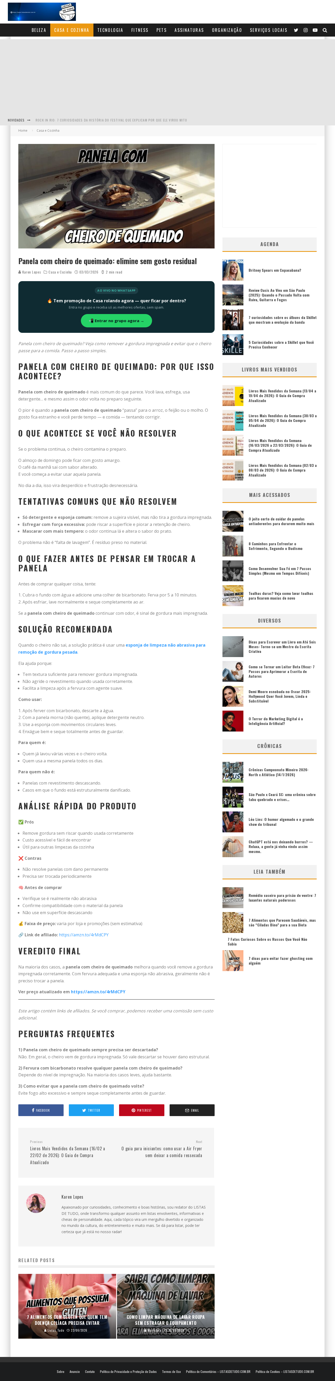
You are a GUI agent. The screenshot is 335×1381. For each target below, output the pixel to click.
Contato (90, 1371)
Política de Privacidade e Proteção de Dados (128, 1371)
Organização (227, 30)
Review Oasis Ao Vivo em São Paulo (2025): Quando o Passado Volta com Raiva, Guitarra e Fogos (279, 294)
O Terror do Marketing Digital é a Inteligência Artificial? (276, 721)
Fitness (140, 30)
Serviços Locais (268, 30)
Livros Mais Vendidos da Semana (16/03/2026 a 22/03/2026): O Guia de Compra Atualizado (280, 445)
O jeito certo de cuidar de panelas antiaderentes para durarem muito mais (281, 521)
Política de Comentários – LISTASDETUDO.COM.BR (218, 1371)
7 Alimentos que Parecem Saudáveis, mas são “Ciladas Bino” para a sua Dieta (282, 922)
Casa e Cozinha (72, 30)
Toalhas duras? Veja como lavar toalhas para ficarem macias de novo (281, 595)
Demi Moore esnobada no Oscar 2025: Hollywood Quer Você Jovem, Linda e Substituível (280, 696)
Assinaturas (189, 30)
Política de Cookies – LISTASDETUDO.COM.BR (285, 1371)
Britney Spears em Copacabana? (275, 270)
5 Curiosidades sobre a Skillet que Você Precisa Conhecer (281, 344)
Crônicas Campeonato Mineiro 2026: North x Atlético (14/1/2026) (278, 772)
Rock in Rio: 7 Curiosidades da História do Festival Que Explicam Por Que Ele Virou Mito (111, 120)
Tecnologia (110, 30)
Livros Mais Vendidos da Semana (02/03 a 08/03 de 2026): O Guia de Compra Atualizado (283, 469)
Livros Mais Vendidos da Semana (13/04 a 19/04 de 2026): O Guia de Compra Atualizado (282, 395)
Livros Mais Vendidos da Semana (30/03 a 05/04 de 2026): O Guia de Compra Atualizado (283, 420)
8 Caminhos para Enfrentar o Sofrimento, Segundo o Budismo (276, 546)
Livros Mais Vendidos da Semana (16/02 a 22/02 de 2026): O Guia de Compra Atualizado (67, 1152)
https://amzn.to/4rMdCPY (84, 935)
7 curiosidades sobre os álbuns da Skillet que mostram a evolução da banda (283, 320)
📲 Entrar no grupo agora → (116, 320)
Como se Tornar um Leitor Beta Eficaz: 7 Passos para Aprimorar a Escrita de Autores (282, 671)
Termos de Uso (171, 1371)
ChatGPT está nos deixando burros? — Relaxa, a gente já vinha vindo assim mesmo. (281, 846)
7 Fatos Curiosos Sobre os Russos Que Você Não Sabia (267, 941)
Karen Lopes (31, 272)
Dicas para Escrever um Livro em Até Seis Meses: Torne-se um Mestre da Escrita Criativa (282, 646)
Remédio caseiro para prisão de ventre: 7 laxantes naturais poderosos (282, 897)
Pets (162, 30)
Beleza (39, 30)
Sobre (60, 1371)
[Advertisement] (167, 75)
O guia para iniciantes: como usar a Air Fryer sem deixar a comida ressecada (161, 1149)
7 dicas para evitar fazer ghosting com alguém (280, 960)
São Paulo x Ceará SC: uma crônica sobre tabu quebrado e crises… (282, 797)
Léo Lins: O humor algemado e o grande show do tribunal (281, 821)
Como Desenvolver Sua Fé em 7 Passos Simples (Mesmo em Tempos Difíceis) (280, 571)
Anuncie (75, 1371)
